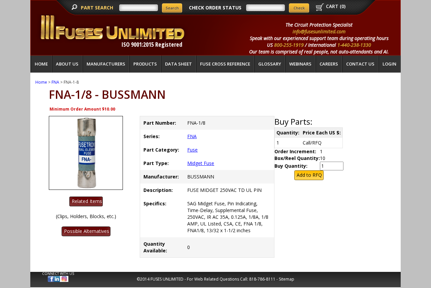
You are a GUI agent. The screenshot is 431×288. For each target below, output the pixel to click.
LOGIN (389, 64)
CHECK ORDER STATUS (215, 7)
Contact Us (360, 64)
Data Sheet (178, 64)
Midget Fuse (200, 163)
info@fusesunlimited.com (319, 31)
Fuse (192, 150)
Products (145, 64)
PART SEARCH (97, 7)
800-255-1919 (289, 45)
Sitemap (286, 279)
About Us (67, 64)
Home (41, 64)
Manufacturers (106, 64)
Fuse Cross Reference (225, 64)
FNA (55, 82)
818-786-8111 (262, 279)
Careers (329, 64)
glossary (269, 64)
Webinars (300, 64)
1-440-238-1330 (354, 45)
